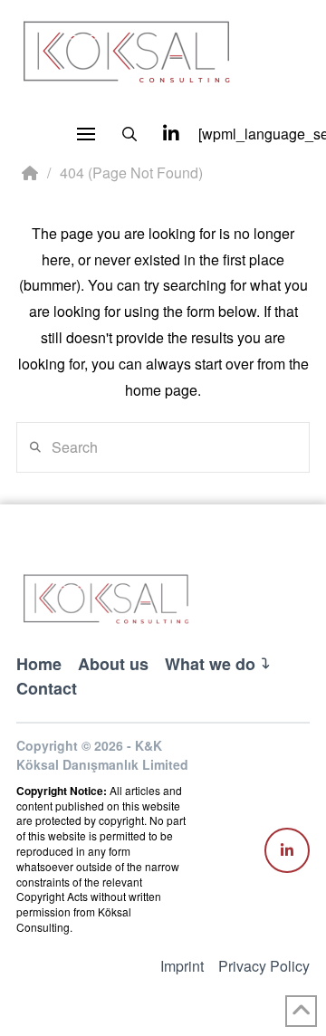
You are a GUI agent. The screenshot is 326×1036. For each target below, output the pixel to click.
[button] (86, 134)
